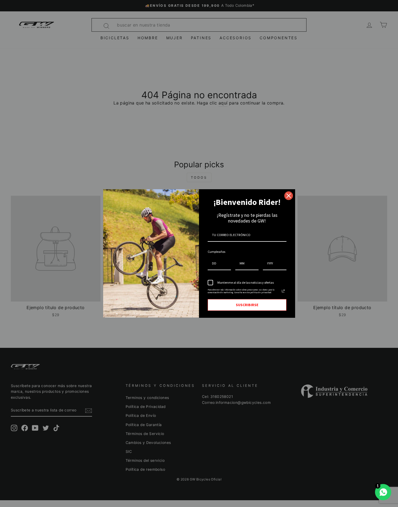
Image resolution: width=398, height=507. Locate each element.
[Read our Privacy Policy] (283, 291)
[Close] (288, 195)
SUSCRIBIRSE (247, 304)
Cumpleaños (216, 252)
